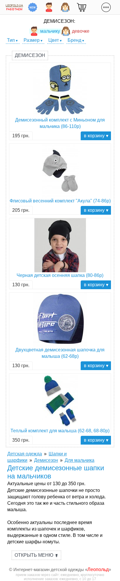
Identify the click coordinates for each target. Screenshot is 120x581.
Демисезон (30, 55)
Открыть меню (36, 555)
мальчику (50, 31)
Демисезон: (59, 21)
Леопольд (98, 569)
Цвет (53, 40)
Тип (11, 40)
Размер (32, 40)
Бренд (74, 40)
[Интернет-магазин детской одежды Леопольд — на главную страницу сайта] (14, 7)
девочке (80, 31)
